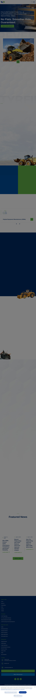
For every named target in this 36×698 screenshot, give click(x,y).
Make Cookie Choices (18, 695)
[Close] (35, 687)
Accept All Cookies (22, 692)
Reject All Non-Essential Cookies (11, 692)
